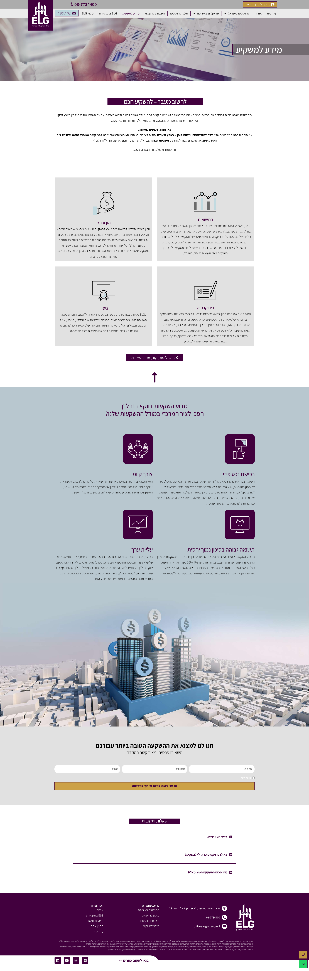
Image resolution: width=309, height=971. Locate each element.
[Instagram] (76, 960)
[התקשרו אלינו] (303, 955)
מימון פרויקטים (179, 13)
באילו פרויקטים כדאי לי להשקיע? (206, 855)
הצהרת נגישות (94, 921)
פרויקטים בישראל (238, 13)
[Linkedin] (58, 960)
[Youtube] (67, 960)
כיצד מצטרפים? (217, 837)
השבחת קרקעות (155, 13)
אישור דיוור (246, 778)
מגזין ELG (88, 13)
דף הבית (272, 13)
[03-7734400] (71, 4)
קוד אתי (98, 931)
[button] (154, 837)
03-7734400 (85, 4)
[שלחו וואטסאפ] (303, 964)
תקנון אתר (97, 926)
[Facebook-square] (85, 960)
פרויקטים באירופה (208, 13)
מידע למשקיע (130, 13)
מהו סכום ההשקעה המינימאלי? (207, 872)
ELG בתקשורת (108, 13)
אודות (258, 13)
